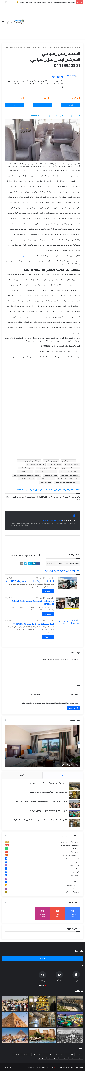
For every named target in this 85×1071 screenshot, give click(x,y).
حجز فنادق (76, 882)
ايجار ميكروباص (48, 1054)
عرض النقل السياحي (67, 47)
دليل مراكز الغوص (73, 888)
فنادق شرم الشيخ (52, 1058)
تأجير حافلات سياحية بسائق (72, 464)
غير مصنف (76, 872)
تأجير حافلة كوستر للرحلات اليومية (35, 464)
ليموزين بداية (57, 76)
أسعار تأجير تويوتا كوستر (68, 461)
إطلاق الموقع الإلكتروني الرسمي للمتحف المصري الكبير (48, 782)
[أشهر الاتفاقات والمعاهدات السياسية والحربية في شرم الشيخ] (74, 813)
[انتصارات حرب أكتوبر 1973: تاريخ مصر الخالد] (70, 1035)
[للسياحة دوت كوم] (15, 21)
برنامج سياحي (26, 1054)
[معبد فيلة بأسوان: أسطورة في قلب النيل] (42, 1035)
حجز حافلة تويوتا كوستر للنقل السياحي (46, 471)
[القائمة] (3, 22)
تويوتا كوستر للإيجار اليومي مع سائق (69, 471)
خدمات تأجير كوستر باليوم (50, 475)
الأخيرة (63, 775)
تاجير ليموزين (16, 1054)
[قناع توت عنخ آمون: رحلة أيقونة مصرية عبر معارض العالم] (74, 795)
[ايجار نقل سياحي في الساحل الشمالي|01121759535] (67, 583)
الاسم (78, 685)
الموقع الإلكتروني (36, 694)
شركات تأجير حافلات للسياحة (26, 478)
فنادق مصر (42, 1058)
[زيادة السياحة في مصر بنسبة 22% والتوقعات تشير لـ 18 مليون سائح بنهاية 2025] (74, 804)
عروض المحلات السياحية (71, 858)
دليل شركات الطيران (72, 892)
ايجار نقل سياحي (37, 1054)
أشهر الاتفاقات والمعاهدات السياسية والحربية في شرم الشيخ (46, 810)
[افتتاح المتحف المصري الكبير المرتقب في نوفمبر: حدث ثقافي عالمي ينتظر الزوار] (74, 823)
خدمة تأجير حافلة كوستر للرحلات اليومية (68, 478)
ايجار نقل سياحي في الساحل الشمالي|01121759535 (30, 581)
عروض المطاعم (74, 865)
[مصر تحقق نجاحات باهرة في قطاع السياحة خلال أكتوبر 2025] (15, 1035)
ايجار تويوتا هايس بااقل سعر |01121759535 (33, 624)
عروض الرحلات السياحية (76, 1058)
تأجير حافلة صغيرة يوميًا (55, 464)
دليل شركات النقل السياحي (70, 855)
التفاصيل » (48, 591)
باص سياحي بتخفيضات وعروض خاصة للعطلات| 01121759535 (32, 602)
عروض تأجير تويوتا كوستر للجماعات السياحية (67, 482)
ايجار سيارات (79, 1054)
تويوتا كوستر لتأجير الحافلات (26, 468)
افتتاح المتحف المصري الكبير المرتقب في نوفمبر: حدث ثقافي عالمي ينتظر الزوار (40, 820)
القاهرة (46, 520)
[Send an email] (62, 87)
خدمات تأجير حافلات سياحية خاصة (70, 475)
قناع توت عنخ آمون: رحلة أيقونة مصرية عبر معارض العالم (48, 792)
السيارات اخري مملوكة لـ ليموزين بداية (61, 570)
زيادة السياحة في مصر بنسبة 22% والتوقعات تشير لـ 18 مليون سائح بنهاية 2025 (40, 801)
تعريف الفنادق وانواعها (69, 764)
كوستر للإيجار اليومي (46, 482)
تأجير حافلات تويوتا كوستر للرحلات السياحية (29, 461)
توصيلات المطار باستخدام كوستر (70, 468)
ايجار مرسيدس (59, 1054)
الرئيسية (76, 47)
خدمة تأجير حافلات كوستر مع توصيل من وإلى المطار (26, 475)
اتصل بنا (42, 958)
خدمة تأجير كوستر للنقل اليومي (46, 478)
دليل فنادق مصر (74, 848)
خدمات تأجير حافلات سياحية (25, 471)
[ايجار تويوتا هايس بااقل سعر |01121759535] (67, 625)
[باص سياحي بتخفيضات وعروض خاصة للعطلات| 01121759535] (67, 603)
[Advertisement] (54, 20)
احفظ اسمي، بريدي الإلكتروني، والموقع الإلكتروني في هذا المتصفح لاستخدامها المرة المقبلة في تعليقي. (49, 703)
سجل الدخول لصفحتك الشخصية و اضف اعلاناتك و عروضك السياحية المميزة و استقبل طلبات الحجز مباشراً (44, 2)
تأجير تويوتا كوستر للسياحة (51, 461)
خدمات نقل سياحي (29, 256)
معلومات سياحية (74, 862)
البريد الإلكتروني (75, 694)
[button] (38, 563)
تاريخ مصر (76, 868)
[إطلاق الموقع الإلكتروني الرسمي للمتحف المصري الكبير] (74, 786)
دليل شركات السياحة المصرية (70, 845)
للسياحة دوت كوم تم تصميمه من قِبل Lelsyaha (39, 1067)
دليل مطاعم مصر (74, 878)
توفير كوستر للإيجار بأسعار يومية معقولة (47, 468)
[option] (42, 746)
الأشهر (22, 775)
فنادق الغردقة (63, 1058)
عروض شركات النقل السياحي (51, 47)
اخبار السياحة (75, 875)
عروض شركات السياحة (72, 852)
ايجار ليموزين (69, 1054)
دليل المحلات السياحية (72, 885)
